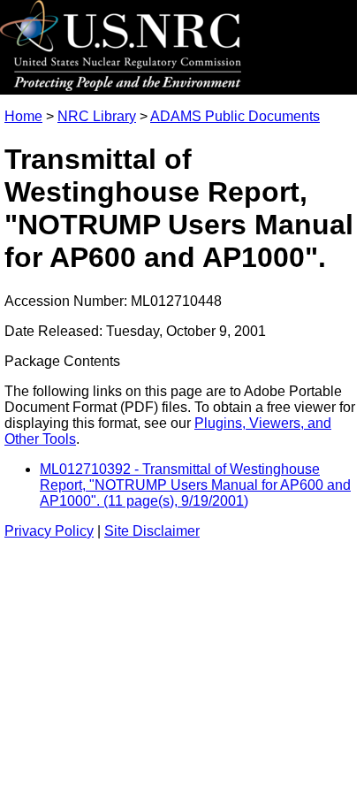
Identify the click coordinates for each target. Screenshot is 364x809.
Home (23, 116)
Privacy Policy (49, 530)
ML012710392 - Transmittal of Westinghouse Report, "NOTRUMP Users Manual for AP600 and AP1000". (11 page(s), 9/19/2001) (195, 485)
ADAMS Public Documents (235, 116)
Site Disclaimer (152, 530)
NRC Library (96, 116)
